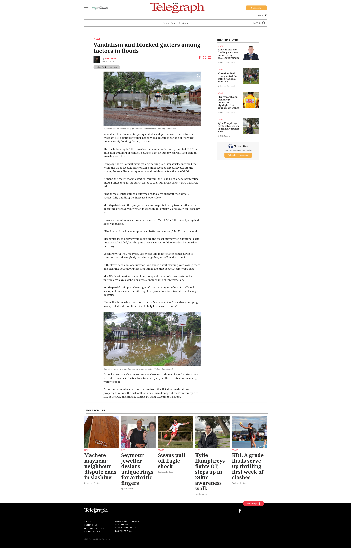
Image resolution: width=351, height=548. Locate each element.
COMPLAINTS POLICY (125, 527)
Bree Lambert (111, 58)
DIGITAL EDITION (123, 531)
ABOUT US (89, 521)
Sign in (257, 22)
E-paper (260, 15)
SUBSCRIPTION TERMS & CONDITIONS (127, 523)
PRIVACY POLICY (92, 531)
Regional (183, 23)
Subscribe (256, 7)
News (166, 23)
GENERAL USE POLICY (95, 528)
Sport (174, 23)
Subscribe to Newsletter (238, 155)
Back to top (251, 503)
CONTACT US (90, 525)
